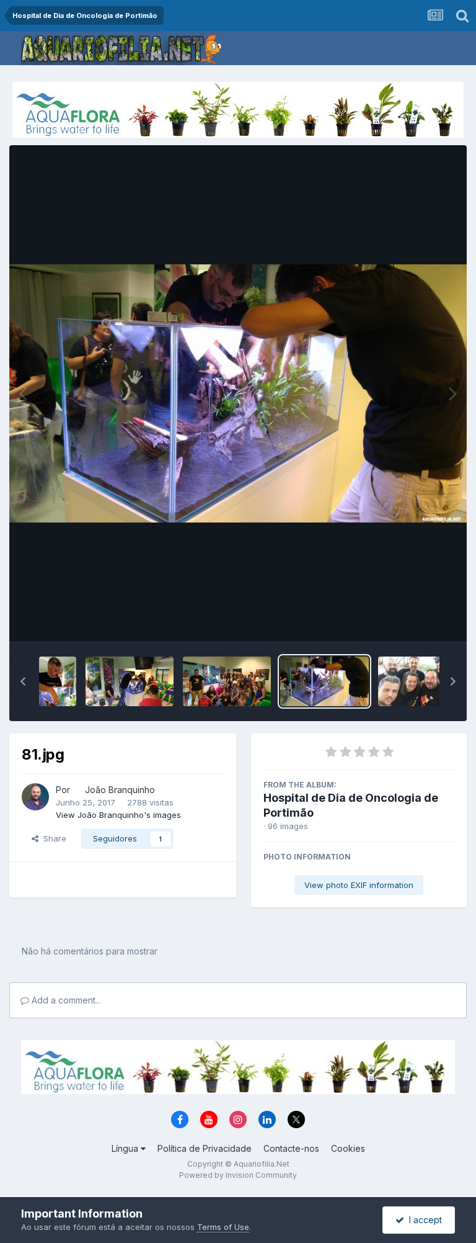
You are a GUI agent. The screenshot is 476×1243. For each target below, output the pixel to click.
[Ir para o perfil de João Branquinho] (35, 796)
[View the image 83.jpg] (130, 681)
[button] (23, 681)
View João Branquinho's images (118, 815)
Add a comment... (65, 1000)
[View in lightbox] (238, 393)
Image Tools (415, 619)
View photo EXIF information (358, 885)
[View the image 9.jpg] (57, 681)
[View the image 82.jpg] (227, 681)
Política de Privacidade (204, 1148)
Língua (126, 1148)
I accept (423, 1219)
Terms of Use (223, 1227)
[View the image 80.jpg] (422, 681)
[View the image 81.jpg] (324, 681)
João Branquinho (120, 789)
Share (52, 838)
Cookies (348, 1148)
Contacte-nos (291, 1148)
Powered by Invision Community (238, 1175)
